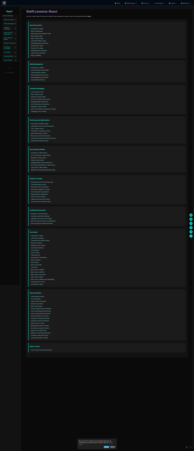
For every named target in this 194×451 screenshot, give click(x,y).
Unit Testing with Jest (37, 92)
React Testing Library (37, 94)
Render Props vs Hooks (37, 323)
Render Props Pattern (37, 303)
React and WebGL (36, 55)
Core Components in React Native (41, 155)
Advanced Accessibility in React (40, 328)
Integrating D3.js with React (39, 50)
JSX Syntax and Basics (37, 238)
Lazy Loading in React (37, 128)
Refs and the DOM (36, 265)
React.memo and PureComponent (40, 136)
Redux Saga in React (37, 36)
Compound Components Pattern (40, 318)
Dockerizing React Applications (40, 192)
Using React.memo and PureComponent (42, 126)
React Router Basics (36, 306)
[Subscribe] (190, 223)
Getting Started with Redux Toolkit (41, 33)
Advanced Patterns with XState (40, 70)
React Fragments (36, 260)
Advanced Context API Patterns (40, 321)
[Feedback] (190, 215)
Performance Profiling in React (39, 123)
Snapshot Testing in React (38, 97)
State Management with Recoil (39, 75)
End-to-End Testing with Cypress (40, 99)
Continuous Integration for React (40, 189)
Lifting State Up (35, 255)
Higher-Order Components (38, 301)
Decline (112, 447)
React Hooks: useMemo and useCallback (42, 279)
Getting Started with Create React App (42, 182)
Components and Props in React (40, 240)
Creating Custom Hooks (38, 282)
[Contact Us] (190, 219)
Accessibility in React (37, 284)
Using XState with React (38, 80)
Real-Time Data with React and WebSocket (43, 221)
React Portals (35, 262)
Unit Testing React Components (40, 104)
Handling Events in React (38, 245)
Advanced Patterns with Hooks (40, 316)
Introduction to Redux (37, 28)
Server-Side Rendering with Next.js (41, 311)
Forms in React (35, 252)
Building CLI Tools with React (39, 213)
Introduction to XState (37, 67)
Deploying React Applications (39, 194)
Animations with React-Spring (39, 335)
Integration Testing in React (39, 106)
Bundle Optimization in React (39, 133)
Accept (106, 447)
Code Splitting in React (37, 296)
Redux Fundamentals (37, 31)
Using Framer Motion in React (39, 338)
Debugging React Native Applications (41, 162)
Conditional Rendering (37, 248)
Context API (34, 267)
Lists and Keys (35, 250)
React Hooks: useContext (38, 274)
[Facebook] (190, 227)
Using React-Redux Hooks (38, 41)
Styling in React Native (37, 160)
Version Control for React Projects (41, 201)
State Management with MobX (39, 43)
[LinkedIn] (190, 231)
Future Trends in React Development (41, 350)
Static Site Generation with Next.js (41, 313)
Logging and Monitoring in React (40, 199)
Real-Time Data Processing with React (42, 223)
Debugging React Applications (39, 101)
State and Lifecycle (36, 243)
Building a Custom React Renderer (41, 333)
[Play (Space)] (187, 447)
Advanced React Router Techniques (41, 308)
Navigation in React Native (38, 157)
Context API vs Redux (37, 48)
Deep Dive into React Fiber (38, 330)
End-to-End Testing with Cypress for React (43, 109)
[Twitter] (190, 235)
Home (118, 3)
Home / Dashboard (8, 15)
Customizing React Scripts (38, 184)
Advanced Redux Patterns (38, 72)
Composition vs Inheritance (39, 257)
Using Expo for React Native (39, 167)
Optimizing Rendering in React (39, 140)
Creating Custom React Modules (40, 216)
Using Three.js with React (38, 53)
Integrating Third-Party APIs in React (41, 218)
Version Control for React (38, 196)
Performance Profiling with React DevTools (43, 138)
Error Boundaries (36, 299)
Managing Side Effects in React (40, 325)
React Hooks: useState (37, 269)
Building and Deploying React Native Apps (43, 170)
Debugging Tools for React (38, 111)
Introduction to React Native (39, 153)
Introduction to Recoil (37, 45)
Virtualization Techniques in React (40, 131)
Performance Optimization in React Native (43, 165)
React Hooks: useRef (37, 277)
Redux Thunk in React (37, 38)
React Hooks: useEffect (37, 272)
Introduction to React (37, 235)
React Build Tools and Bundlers (40, 187)
